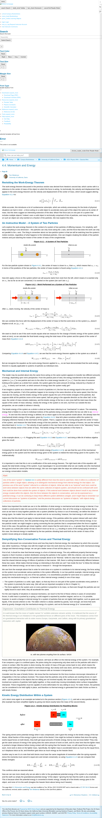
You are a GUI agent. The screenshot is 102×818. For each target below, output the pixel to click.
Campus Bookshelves (27, 159)
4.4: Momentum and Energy (21, 787)
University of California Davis (50, 159)
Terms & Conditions (83, 813)
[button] (7, 121)
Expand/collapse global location (99, 159)
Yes (24, 801)
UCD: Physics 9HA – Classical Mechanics (79, 159)
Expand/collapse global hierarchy (4, 159)
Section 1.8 (21, 425)
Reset (3, 54)
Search (5, 155)
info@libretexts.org (37, 815)
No (31, 801)
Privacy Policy (71, 813)
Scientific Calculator (10, 107)
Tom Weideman (14, 175)
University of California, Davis (18, 177)
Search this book (5, 34)
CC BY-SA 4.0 (85, 787)
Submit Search (6, 40)
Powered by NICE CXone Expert (30, 809)
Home (11, 159)
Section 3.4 (29, 480)
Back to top (5, 795)
